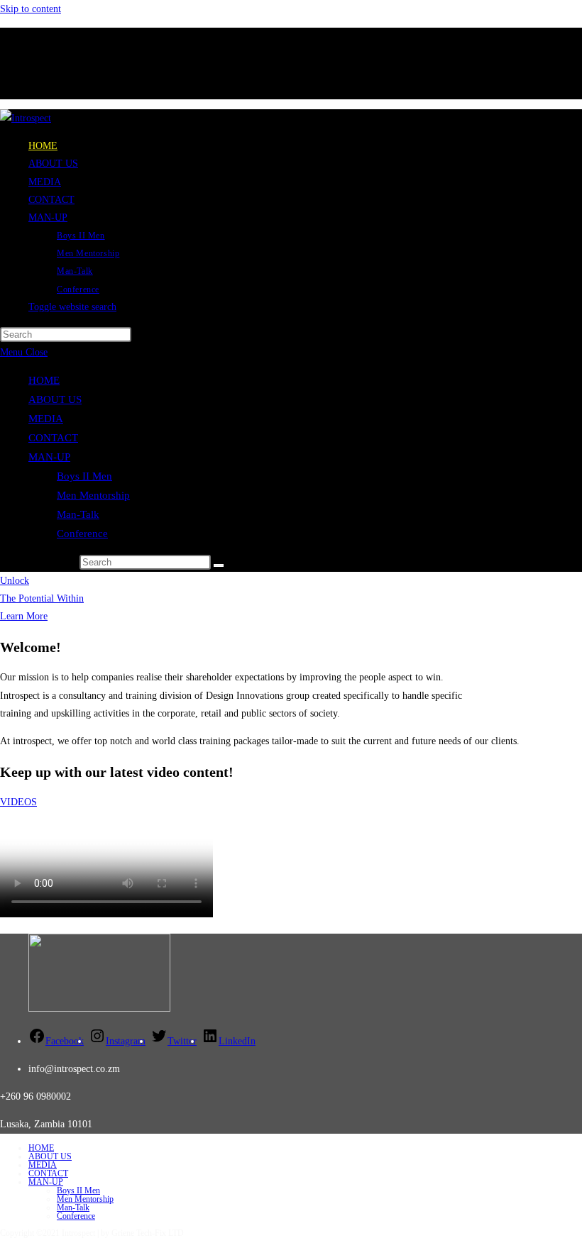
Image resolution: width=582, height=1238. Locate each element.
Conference (82, 533)
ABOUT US (55, 399)
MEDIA (45, 418)
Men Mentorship (93, 495)
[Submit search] (219, 565)
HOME (44, 380)
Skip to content (30, 9)
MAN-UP (49, 457)
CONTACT (53, 437)
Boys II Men (84, 476)
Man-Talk (78, 514)
